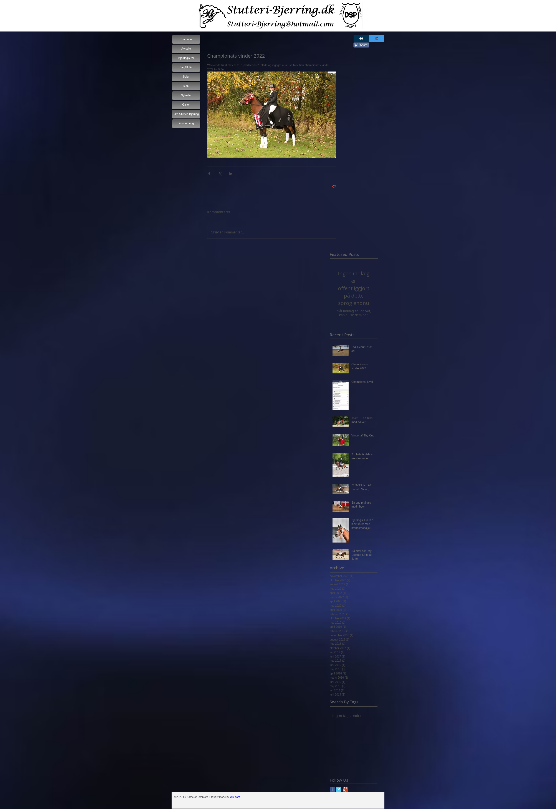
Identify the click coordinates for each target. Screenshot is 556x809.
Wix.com (235, 797)
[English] (376, 38)
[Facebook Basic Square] (332, 789)
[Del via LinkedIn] (230, 173)
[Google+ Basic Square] (345, 789)
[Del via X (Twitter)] (220, 173)
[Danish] (361, 38)
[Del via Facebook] (209, 173)
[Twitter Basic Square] (338, 789)
